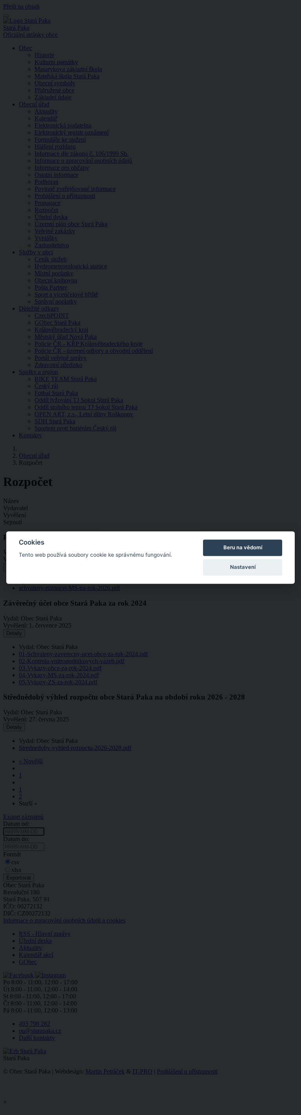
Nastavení (243, 567)
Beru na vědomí (242, 547)
